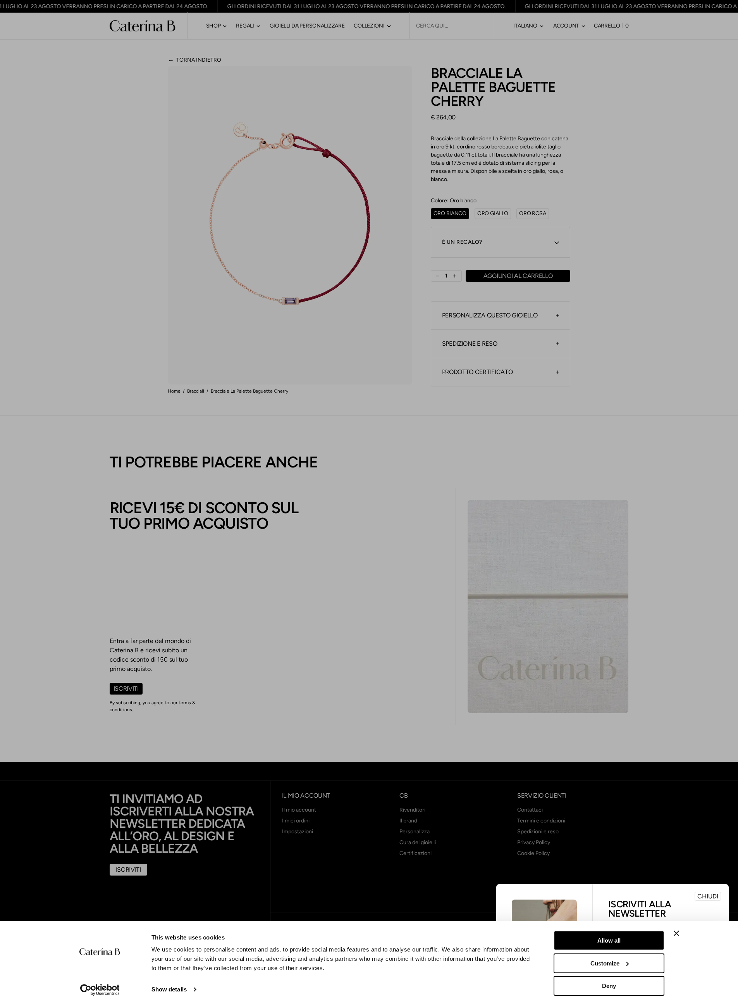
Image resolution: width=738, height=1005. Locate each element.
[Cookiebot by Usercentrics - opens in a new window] (100, 990)
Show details (169, 989)
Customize (604, 963)
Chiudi (707, 896)
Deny (609, 986)
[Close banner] (676, 933)
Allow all (609, 940)
